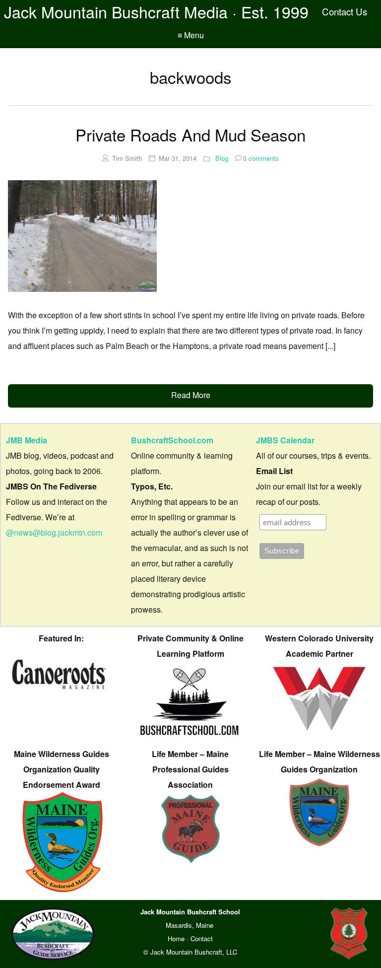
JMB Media (26, 440)
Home (176, 938)
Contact (201, 938)
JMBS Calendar (285, 440)
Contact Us (344, 11)
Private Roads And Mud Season (190, 134)
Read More (190, 395)
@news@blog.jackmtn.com (54, 532)
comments (261, 158)
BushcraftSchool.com (172, 440)
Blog (221, 158)
